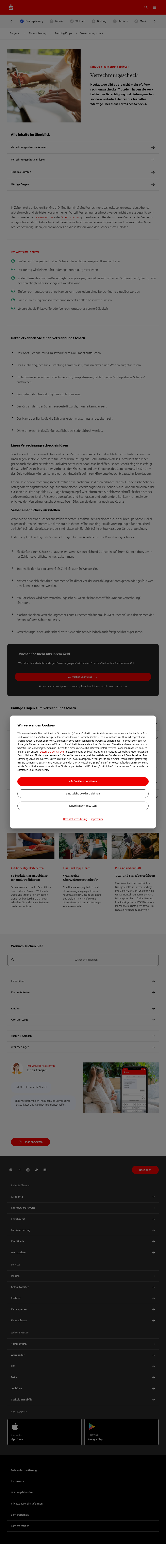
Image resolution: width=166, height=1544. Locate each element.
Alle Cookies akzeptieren (83, 781)
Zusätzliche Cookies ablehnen (83, 793)
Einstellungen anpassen (83, 805)
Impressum (97, 819)
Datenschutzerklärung (52, 751)
